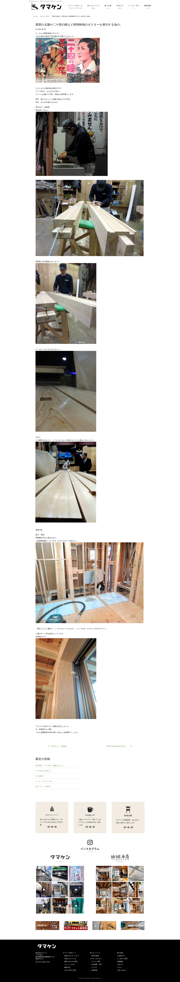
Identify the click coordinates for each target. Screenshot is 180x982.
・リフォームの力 (69, 964)
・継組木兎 (66, 967)
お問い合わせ (121, 970)
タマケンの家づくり (69, 953)
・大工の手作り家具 (69, 970)
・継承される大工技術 (70, 961)
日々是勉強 (39, 776)
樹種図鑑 (120, 961)
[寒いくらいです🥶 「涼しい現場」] (60, 873)
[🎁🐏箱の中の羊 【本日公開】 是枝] (60, 889)
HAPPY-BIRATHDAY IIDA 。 (117, 746)
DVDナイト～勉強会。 (59, 746)
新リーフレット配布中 (43, 786)
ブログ (119, 967)
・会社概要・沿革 (96, 964)
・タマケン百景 (95, 961)
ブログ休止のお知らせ (43, 771)
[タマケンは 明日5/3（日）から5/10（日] (44, 906)
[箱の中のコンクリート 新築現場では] (44, 889)
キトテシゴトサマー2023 (44, 781)
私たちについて (95, 953)
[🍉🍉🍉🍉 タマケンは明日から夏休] (44, 873)
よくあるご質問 (122, 958)
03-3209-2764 (44, 962)
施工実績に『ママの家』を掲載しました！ (50, 765)
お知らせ (120, 964)
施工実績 (120, 953)
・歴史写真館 (94, 955)
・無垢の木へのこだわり (71, 955)
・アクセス (93, 967)
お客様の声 (121, 955)
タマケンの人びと (96, 958)
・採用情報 (93, 970)
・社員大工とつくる (69, 958)
